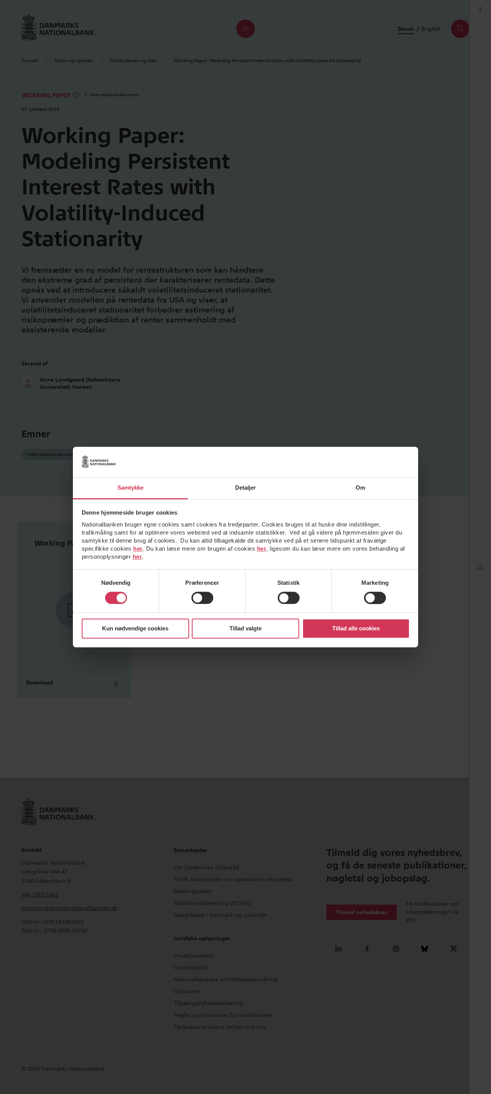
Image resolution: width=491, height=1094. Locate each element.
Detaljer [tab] (245, 487)
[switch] (202, 598)
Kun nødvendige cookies (135, 628)
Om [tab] (360, 487)
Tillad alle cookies (356, 628)
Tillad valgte (245, 628)
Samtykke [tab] (130, 487)
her (138, 548)
